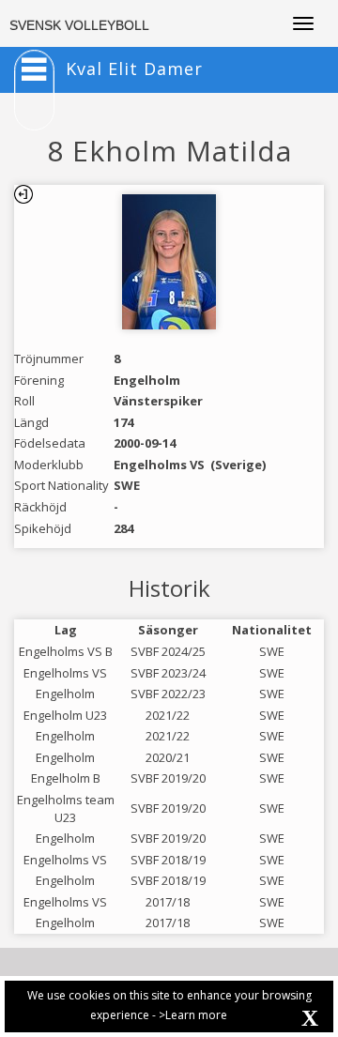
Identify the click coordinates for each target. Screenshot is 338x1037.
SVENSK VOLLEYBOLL (79, 25)
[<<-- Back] (23, 194)
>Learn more (193, 1015)
